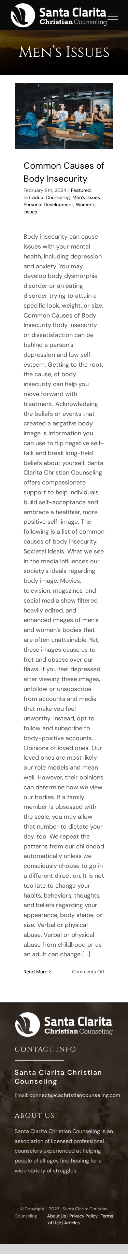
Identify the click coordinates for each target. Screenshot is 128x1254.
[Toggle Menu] (113, 17)
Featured (81, 190)
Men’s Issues (86, 197)
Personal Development (48, 204)
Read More (35, 972)
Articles (72, 1223)
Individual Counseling (47, 197)
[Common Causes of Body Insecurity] (64, 116)
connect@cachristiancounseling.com (74, 1095)
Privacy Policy (83, 1216)
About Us (56, 1216)
